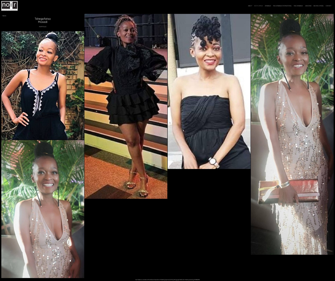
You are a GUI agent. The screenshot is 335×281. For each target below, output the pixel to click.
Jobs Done (308, 6)
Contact (328, 6)
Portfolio (42, 27)
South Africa (258, 6)
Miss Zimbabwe (298, 6)
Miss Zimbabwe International (282, 6)
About (250, 6)
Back (4, 16)
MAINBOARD (197, 279)
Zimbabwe (268, 6)
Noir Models (14, 6)
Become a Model (319, 6)
